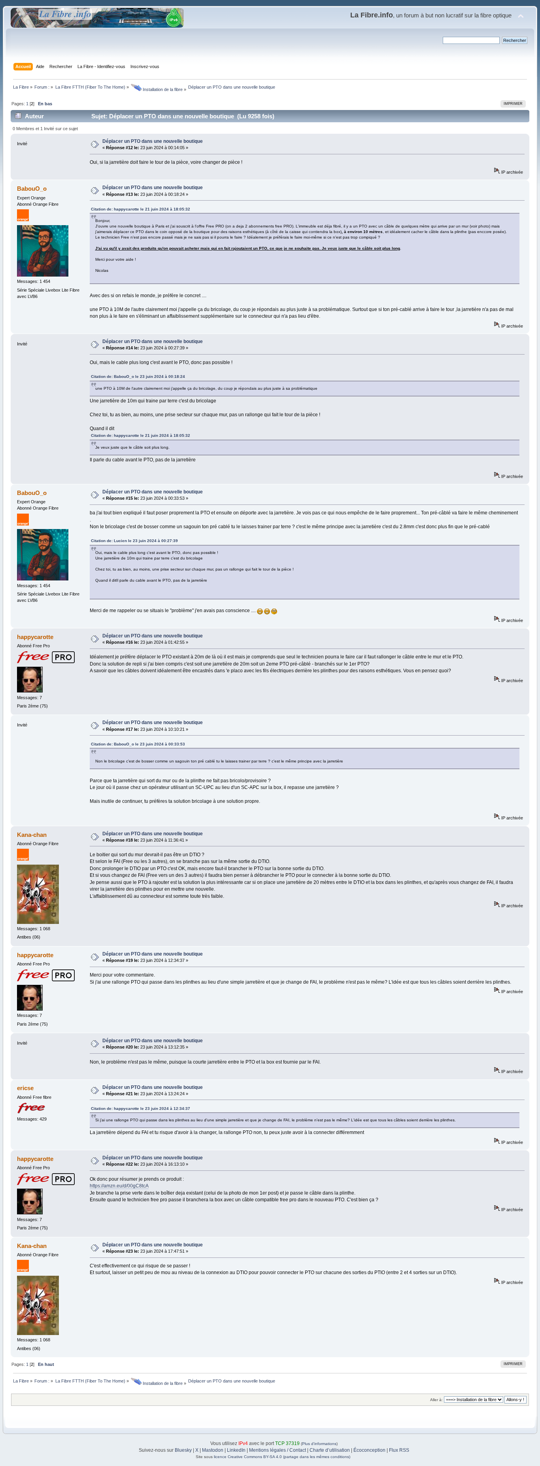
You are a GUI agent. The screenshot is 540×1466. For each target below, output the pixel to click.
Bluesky (183, 1450)
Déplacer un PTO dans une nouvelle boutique (152, 141)
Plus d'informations (319, 1443)
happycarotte (35, 636)
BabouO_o (32, 188)
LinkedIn (236, 1450)
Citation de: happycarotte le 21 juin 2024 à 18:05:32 (140, 209)
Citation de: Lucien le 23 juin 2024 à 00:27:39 (134, 541)
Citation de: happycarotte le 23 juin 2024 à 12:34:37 (140, 1108)
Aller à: (436, 1400)
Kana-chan (32, 834)
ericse (25, 1088)
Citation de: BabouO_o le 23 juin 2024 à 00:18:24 (138, 376)
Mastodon (212, 1450)
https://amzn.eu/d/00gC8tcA (119, 1186)
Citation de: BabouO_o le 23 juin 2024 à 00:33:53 (138, 744)
